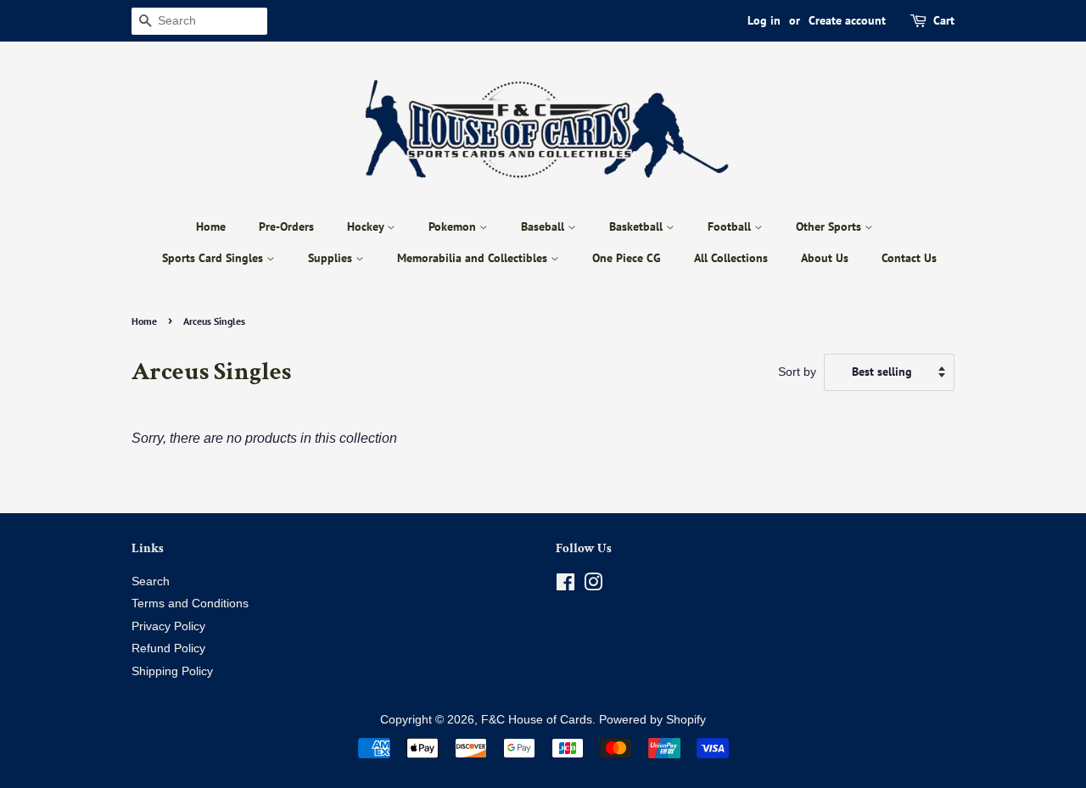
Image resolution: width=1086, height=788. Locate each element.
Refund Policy (168, 648)
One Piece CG (626, 257)
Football (731, 226)
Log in (764, 20)
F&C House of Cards (536, 719)
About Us (824, 257)
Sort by (797, 371)
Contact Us (909, 257)
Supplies (331, 257)
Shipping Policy (172, 671)
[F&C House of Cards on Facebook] (565, 585)
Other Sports (830, 226)
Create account (847, 20)
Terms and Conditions (190, 603)
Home (211, 226)
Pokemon (453, 226)
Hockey (367, 226)
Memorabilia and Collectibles (474, 257)
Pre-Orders (286, 226)
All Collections (731, 257)
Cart (943, 20)
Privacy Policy (168, 626)
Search (151, 581)
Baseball (544, 226)
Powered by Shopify (652, 719)
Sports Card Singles (214, 257)
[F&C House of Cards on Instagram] (593, 585)
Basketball (637, 226)
